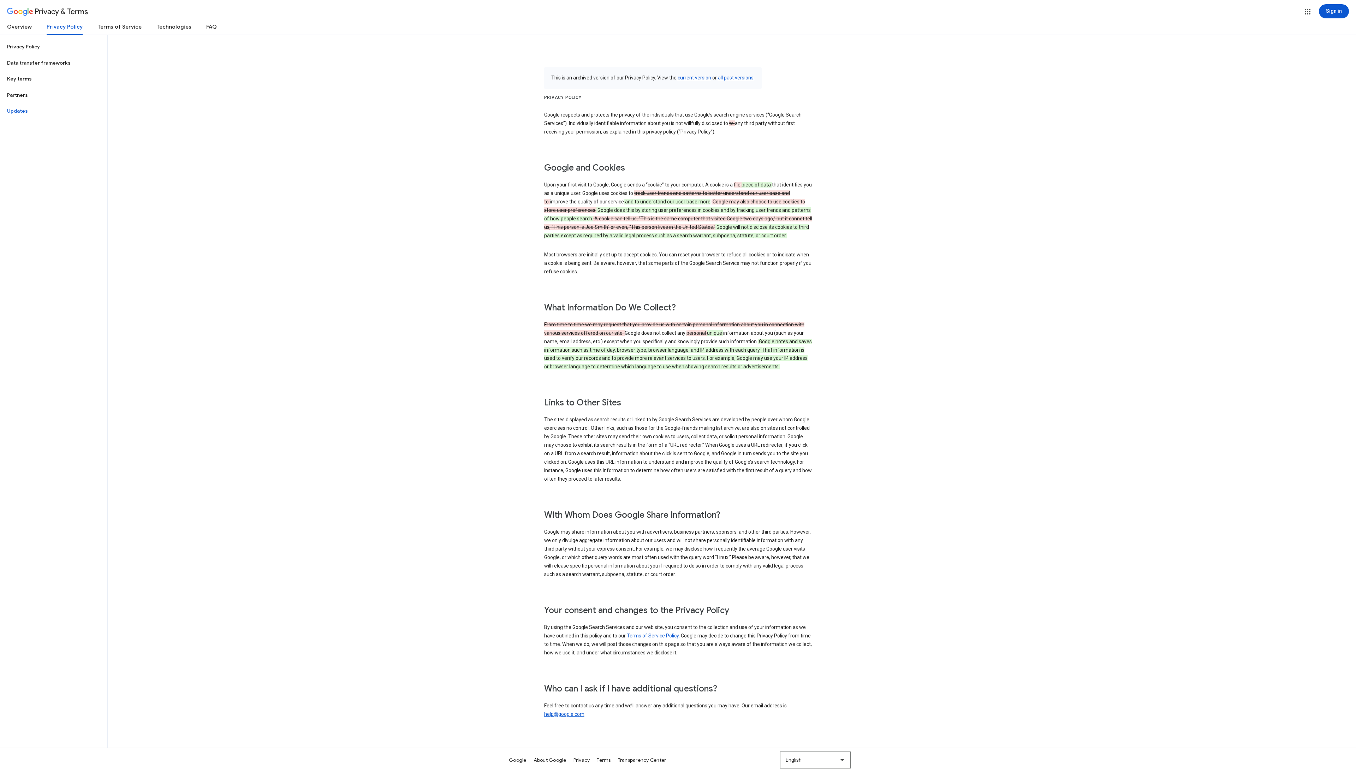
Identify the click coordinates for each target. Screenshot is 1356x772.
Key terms (19, 79)
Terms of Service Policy (653, 636)
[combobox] (815, 760)
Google (518, 760)
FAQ (211, 27)
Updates (17, 111)
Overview (19, 27)
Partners (17, 95)
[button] (1308, 12)
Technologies (173, 27)
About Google (550, 760)
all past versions (736, 78)
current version (694, 78)
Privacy (581, 760)
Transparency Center (642, 760)
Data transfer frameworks (39, 63)
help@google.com (564, 714)
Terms (604, 760)
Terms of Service (119, 27)
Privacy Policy (65, 27)
